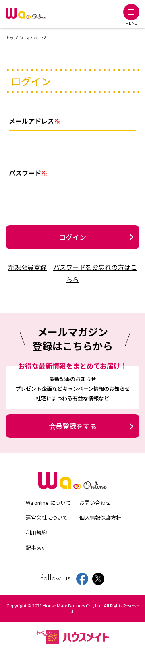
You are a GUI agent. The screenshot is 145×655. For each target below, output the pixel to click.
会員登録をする (73, 426)
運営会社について (47, 517)
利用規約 (36, 532)
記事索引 (36, 547)
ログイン (72, 237)
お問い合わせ (95, 502)
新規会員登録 (27, 267)
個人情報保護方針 (100, 517)
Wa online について (48, 502)
